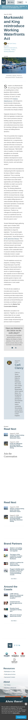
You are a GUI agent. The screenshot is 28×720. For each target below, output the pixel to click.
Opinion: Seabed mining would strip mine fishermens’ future (17, 437)
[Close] (26, 704)
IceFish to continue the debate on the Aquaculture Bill (16, 564)
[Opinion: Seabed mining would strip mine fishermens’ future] (6, 434)
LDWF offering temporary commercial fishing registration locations (16, 596)
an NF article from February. (11, 238)
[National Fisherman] (3, 2)
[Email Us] (12, 348)
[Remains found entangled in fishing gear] (6, 609)
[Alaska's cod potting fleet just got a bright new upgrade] (6, 549)
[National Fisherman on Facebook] (14, 645)
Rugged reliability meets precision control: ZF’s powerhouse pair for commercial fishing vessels (17, 571)
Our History (7, 685)
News (7, 46)
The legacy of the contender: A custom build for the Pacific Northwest (16, 556)
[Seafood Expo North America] (22, 654)
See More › (14, 578)
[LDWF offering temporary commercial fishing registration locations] (6, 595)
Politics (13, 49)
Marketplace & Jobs (9, 671)
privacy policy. (16, 713)
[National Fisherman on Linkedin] (19, 645)
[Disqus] (14, 478)
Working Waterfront (9, 51)
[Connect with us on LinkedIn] (15, 348)
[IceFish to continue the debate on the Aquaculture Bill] (6, 563)
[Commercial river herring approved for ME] (6, 603)
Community (7, 49)
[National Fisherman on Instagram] (17, 645)
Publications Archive (9, 674)
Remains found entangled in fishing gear (16, 610)
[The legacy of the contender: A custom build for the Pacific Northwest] (6, 555)
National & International (10, 47)
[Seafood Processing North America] (14, 660)
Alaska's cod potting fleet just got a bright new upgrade (16, 549)
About (7, 682)
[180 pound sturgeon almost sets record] (6, 616)
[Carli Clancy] (5, 43)
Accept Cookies (21, 717)
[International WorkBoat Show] (15, 654)
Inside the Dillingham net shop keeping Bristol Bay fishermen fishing (16, 446)
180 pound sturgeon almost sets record (16, 615)
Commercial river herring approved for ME (16, 603)
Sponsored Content (9, 677)
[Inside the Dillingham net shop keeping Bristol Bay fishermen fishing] (6, 443)
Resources (9, 668)
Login (20, 2)
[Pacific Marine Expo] (7, 654)
